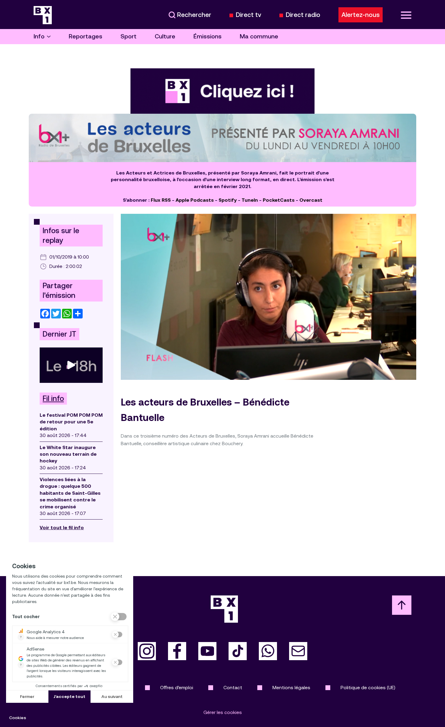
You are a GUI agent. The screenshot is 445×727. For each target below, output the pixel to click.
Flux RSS (161, 200)
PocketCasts (279, 200)
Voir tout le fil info (62, 527)
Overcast (310, 200)
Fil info (53, 398)
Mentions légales (291, 687)
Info (39, 36)
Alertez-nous (360, 14)
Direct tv (248, 15)
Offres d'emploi (176, 687)
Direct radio (303, 15)
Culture (165, 36)
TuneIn (250, 200)
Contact (232, 687)
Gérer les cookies (222, 712)
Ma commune (259, 36)
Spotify (228, 200)
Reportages (85, 36)
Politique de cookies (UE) (368, 687)
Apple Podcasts (195, 200)
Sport (128, 36)
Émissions (207, 36)
